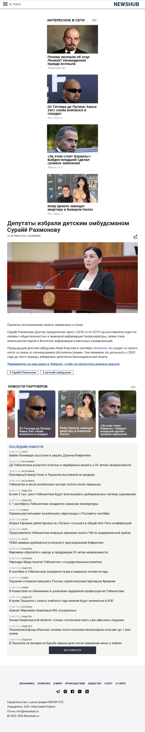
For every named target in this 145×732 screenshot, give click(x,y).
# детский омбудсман (56, 372)
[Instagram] (65, 692)
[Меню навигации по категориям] (5, 4)
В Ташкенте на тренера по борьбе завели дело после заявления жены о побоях (65, 643)
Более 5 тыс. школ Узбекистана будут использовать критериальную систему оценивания (72, 494)
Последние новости (26, 447)
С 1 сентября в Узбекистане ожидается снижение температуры (53, 504)
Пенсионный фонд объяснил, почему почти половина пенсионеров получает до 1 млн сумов (69, 631)
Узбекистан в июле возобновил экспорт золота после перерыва (55, 484)
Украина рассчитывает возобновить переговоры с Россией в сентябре (59, 513)
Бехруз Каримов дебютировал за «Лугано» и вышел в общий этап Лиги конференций (70, 523)
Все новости (72, 650)
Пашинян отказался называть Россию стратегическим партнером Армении (62, 581)
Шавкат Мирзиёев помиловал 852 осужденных (42, 610)
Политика (27, 549)
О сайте (121, 683)
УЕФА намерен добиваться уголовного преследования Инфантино (56, 542)
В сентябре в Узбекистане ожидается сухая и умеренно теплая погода (58, 571)
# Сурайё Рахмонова (22, 372)
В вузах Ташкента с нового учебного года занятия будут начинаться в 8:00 (61, 601)
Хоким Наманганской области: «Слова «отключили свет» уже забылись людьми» (66, 620)
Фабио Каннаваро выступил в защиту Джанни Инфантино (50, 455)
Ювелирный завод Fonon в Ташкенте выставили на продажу (52, 475)
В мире (25, 510)
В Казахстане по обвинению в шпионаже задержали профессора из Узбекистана (66, 591)
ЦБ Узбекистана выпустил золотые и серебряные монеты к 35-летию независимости (70, 465)
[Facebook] (72, 692)
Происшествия (75, 683)
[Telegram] (58, 692)
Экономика (28, 462)
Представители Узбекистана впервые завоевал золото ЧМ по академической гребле (70, 533)
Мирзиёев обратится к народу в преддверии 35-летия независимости (58, 552)
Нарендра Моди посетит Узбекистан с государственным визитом (55, 562)
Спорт (25, 452)
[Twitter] (79, 692)
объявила (100, 348)
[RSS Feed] (87, 692)
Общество (27, 491)
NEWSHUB (126, 4)
